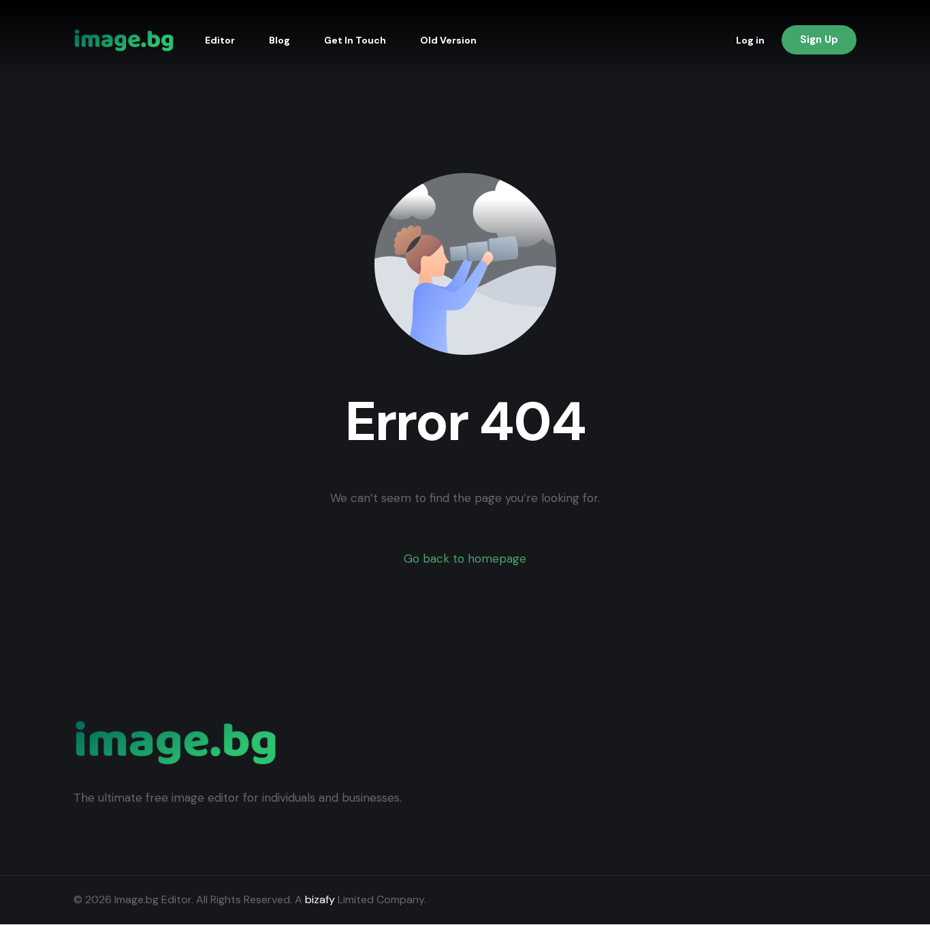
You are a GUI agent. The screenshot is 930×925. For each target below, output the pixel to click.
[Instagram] (824, 900)
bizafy (320, 899)
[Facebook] (780, 900)
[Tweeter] (802, 900)
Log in (750, 40)
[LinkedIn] (845, 900)
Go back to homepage (465, 558)
